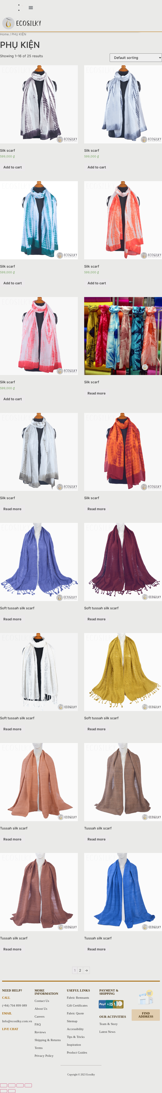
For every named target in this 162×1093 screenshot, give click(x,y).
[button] (30, 7)
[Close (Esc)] (3, 1085)
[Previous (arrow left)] (3, 1091)
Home (4, 34)
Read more (97, 393)
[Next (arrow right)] (11, 1091)
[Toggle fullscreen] (20, 1085)
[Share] (11, 1085)
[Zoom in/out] (28, 1085)
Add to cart (12, 167)
